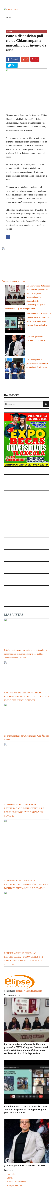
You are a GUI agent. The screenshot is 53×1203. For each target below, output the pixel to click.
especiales (11, 1174)
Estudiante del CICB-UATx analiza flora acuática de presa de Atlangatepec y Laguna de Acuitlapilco (25, 1109)
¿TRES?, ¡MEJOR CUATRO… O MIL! (26, 1165)
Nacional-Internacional (16, 1181)
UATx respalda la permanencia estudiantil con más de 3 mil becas (37, 363)
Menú (8, 17)
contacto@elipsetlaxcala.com (29, 991)
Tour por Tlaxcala (14, 1185)
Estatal (9, 31)
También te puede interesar (13, 281)
